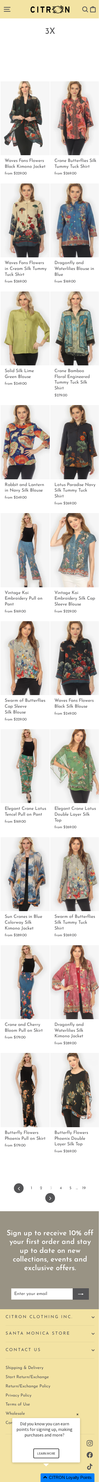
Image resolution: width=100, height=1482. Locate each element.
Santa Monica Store (38, 1334)
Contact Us (23, 1350)
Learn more (46, 1453)
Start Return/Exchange (27, 1377)
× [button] (77, 1414)
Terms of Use (18, 1404)
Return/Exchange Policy (28, 1386)
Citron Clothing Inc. (39, 1317)
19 (84, 1188)
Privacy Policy (18, 1396)
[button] (52, 1477)
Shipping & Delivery (24, 1368)
